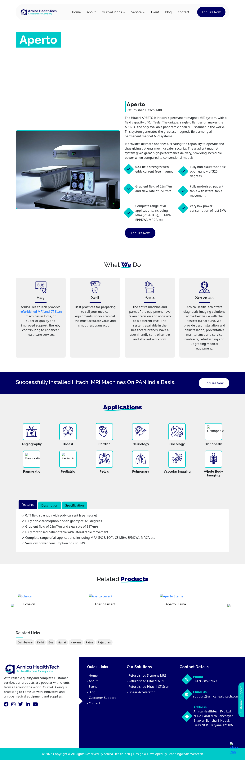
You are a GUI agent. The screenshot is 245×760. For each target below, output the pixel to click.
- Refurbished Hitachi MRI (145, 681)
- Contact (93, 703)
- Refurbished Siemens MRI (146, 675)
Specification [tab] (74, 505)
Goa (50, 642)
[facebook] (7, 705)
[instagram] (14, 705)
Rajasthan (104, 642)
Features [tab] (28, 505)
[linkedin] (29, 705)
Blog (168, 12)
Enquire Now (211, 12)
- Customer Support (101, 698)
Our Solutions (112, 12)
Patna (89, 642)
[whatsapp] (234, 748)
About (91, 12)
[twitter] (21, 705)
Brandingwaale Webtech (185, 754)
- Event (92, 686)
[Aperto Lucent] (123, 598)
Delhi (40, 642)
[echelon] (52, 598)
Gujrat (62, 642)
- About (92, 681)
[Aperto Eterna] (195, 598)
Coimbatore (25, 642)
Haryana (76, 642)
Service (136, 12)
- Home (92, 675)
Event (155, 12)
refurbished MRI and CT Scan (41, 311)
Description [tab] (49, 505)
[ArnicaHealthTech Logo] (39, 12)
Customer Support (241, 699)
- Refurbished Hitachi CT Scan (148, 686)
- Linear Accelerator (141, 692)
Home (76, 12)
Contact (183, 12)
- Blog (91, 692)
